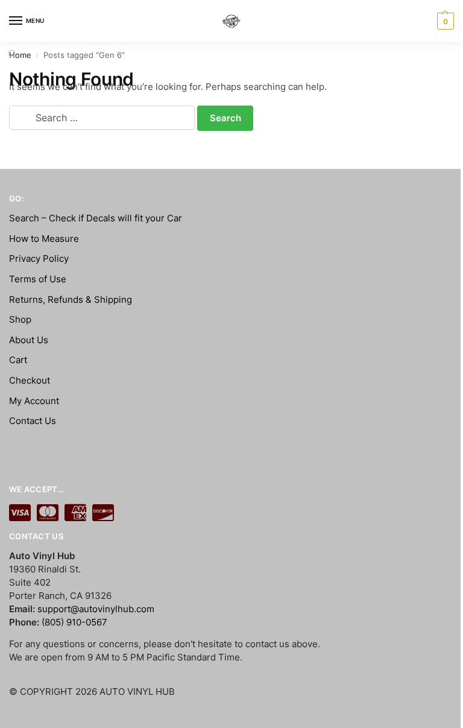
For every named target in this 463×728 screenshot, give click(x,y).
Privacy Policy (39, 258)
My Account (34, 401)
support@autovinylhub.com (95, 609)
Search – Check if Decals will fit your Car (95, 218)
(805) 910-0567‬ (74, 622)
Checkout (29, 380)
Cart (18, 360)
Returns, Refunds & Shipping (70, 299)
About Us (28, 340)
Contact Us (32, 421)
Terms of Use (37, 279)
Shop (20, 319)
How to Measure (44, 238)
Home (20, 55)
